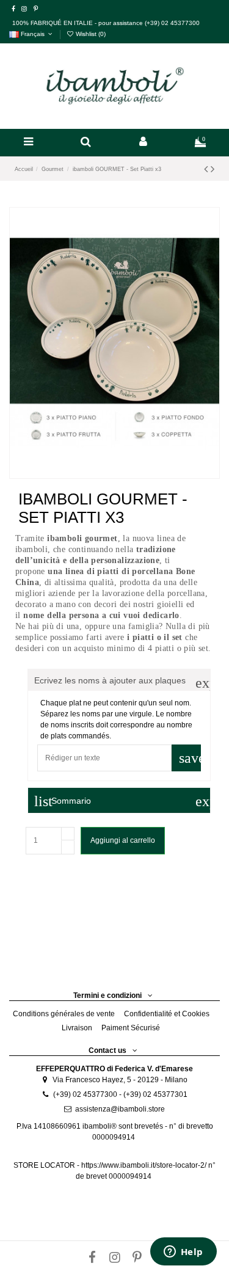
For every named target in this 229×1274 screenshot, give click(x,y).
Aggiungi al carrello (122, 840)
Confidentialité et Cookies (166, 1014)
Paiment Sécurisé (130, 1028)
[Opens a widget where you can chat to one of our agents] (183, 1252)
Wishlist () (90, 34)
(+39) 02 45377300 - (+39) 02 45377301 (120, 1094)
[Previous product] (207, 169)
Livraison (77, 1028)
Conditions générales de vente (64, 1014)
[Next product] (212, 169)
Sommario (122, 801)
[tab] (119, 680)
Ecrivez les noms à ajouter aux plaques (122, 680)
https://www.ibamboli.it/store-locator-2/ (144, 1165)
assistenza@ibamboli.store (120, 1109)
